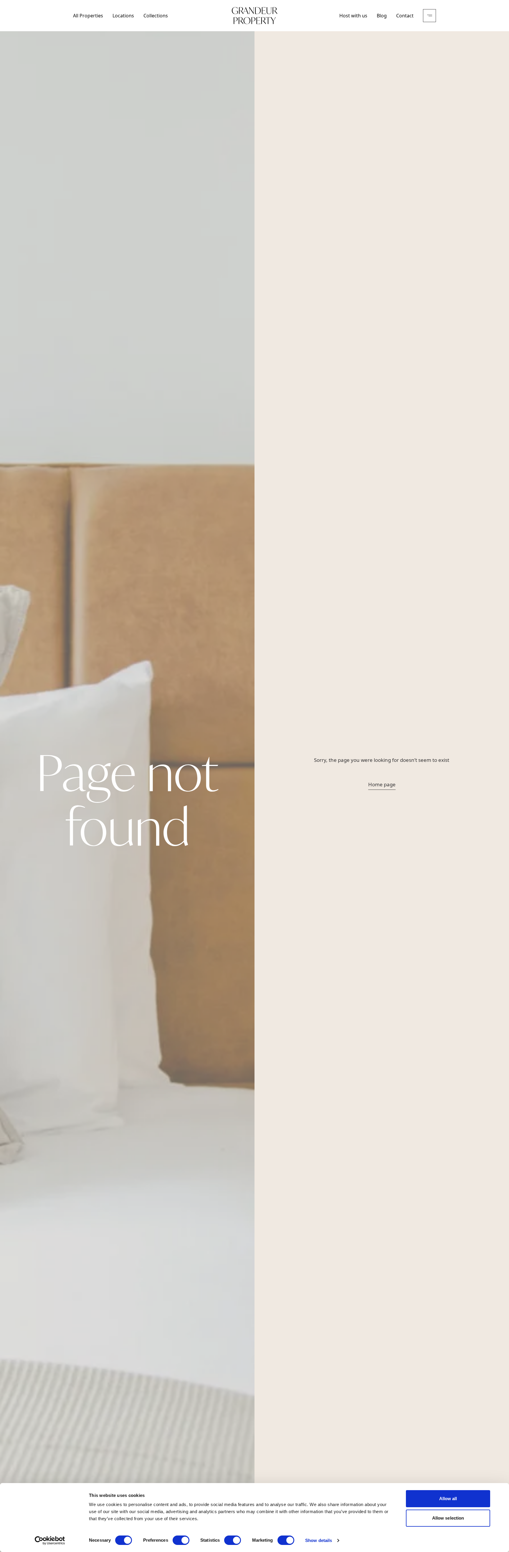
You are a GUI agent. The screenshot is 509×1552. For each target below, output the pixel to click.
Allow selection (448, 1517)
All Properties (88, 15)
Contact (405, 15)
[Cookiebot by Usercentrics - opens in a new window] (50, 1540)
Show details (318, 1540)
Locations (123, 15)
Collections (155, 15)
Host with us (353, 15)
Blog (382, 15)
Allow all (448, 1498)
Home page (382, 784)
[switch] (181, 1540)
